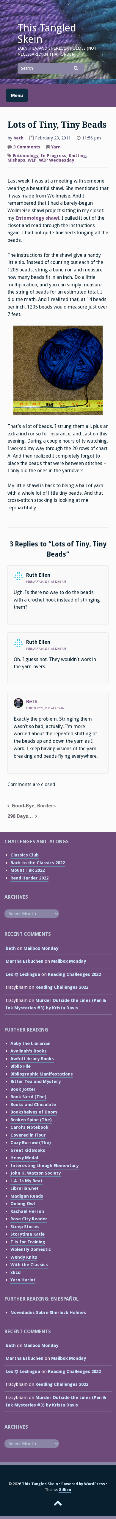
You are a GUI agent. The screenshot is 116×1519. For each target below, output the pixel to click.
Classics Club (24, 855)
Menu (17, 95)
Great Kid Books (27, 1150)
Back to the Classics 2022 (37, 862)
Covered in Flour (28, 1135)
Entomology (25, 155)
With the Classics (29, 1264)
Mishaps (16, 160)
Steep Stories (25, 1226)
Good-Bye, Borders (34, 806)
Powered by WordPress (83, 1484)
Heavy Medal (24, 1157)
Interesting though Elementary (44, 1165)
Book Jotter (23, 1089)
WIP (32, 160)
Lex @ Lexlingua (23, 974)
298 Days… (20, 816)
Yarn (56, 147)
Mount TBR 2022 (27, 870)
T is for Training (27, 1242)
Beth (31, 701)
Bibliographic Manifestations (41, 1074)
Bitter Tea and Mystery (35, 1081)
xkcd (15, 1272)
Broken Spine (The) (31, 1119)
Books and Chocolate (33, 1104)
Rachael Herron (27, 1211)
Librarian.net (24, 1188)
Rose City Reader (28, 1219)
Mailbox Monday (40, 948)
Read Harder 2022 (29, 878)
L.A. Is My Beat (26, 1181)
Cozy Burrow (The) (30, 1142)
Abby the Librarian (30, 1043)
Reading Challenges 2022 (74, 974)
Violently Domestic (30, 1249)
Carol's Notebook (29, 1127)
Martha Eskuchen (24, 961)
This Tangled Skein (47, 33)
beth (18, 138)
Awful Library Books (32, 1058)
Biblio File (20, 1066)
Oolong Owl (22, 1203)
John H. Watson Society (35, 1173)
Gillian (65, 1489)
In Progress (53, 155)
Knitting (77, 155)
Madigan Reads (26, 1196)
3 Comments (26, 147)
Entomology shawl (37, 218)
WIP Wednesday (56, 160)
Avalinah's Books (28, 1051)
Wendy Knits (23, 1257)
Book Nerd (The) (28, 1096)
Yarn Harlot (22, 1280)
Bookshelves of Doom (33, 1112)
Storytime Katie (27, 1234)
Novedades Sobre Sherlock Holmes (48, 1312)
